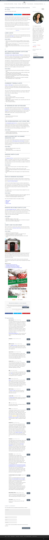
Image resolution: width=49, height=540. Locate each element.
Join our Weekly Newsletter (38, 0)
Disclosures (21, 536)
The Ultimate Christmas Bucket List (11, 264)
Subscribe (25, 307)
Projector (7, 202)
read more (34, 42)
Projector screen (8, 203)
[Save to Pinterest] (26, 14)
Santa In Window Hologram (14, 176)
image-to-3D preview (19, 432)
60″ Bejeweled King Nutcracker (15, 105)
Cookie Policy (17, 536)
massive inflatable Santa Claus (11, 209)
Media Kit (47, 0)
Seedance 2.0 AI (11, 361)
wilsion (10, 408)
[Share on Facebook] (9, 14)
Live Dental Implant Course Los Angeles (18, 478)
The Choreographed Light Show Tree (17, 121)
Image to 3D (10, 422)
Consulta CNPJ (11, 395)
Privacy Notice (13, 536)
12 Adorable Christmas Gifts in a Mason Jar (12, 265)
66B (9, 370)
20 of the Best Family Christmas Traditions (12, 266)
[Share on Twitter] (18, 14)
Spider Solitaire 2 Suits (12, 492)
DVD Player (7, 201)
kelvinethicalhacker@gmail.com (14, 333)
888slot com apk (11, 343)
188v (9, 402)
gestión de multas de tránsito (13, 417)
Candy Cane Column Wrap (13, 225)
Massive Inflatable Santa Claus (15, 207)
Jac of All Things (8, 11)
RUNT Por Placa (12, 390)
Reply (28, 320)
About (6, 536)
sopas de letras (11, 351)
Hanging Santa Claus (12, 154)
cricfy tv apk (11, 499)
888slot (10, 378)
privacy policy (25, 306)
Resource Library (43, 0)
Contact (9, 536)
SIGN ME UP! (38, 57)
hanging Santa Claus (9, 158)
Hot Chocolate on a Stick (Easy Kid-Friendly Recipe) (14, 267)
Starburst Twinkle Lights (13, 83)
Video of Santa (8, 200)
